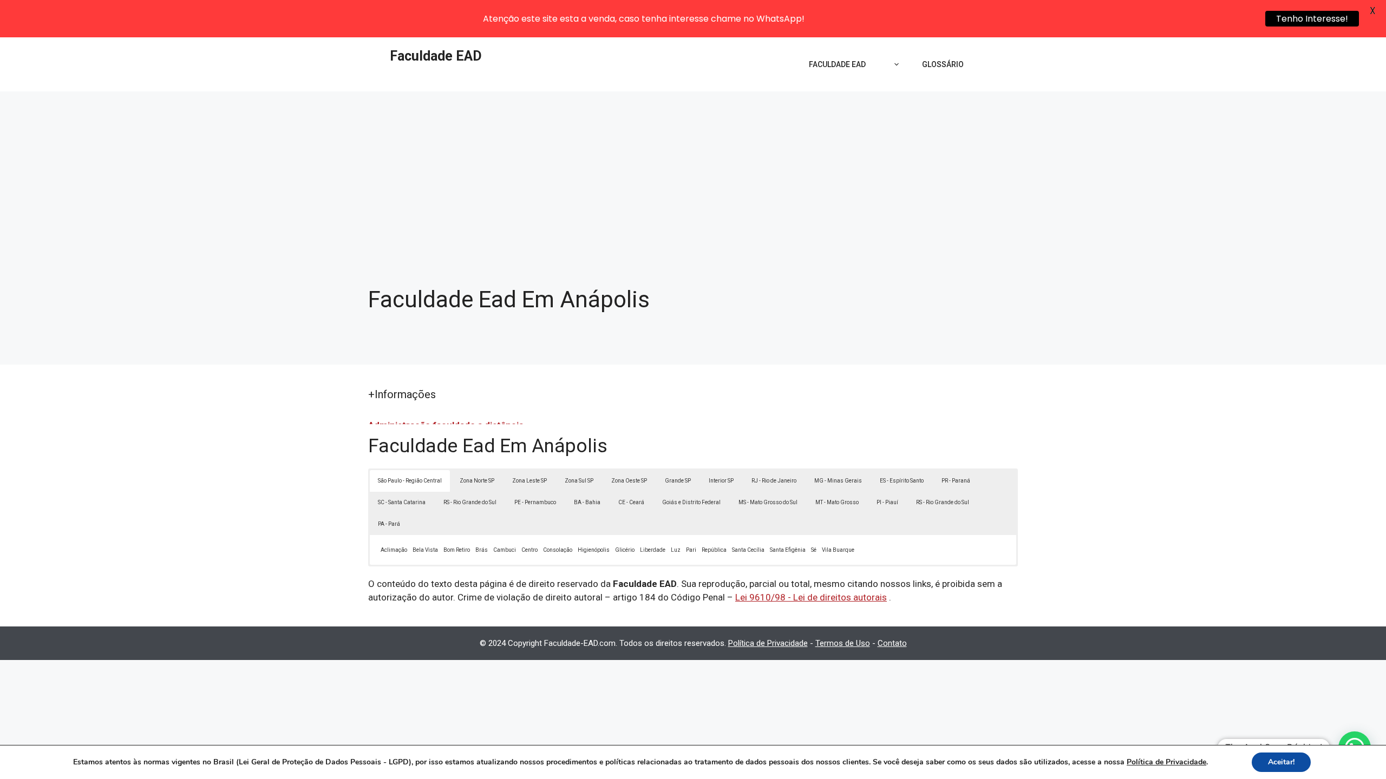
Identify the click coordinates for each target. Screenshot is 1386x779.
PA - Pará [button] (389, 524)
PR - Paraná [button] (956, 481)
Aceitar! (1281, 762)
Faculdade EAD (436, 56)
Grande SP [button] (678, 481)
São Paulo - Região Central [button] (410, 481)
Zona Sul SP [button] (579, 481)
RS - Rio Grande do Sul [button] (469, 502)
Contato (892, 643)
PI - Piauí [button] (887, 502)
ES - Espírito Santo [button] (902, 481)
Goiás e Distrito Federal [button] (691, 502)
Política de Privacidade (768, 643)
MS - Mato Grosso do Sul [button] (767, 502)
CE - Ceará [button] (631, 502)
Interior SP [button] (721, 481)
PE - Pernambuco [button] (535, 502)
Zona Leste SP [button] (529, 481)
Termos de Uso (842, 643)
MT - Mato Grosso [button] (837, 502)
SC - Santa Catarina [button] (402, 502)
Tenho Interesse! (1312, 18)
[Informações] (894, 64)
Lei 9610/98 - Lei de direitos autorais (811, 597)
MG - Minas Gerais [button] (838, 481)
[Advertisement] (693, 172)
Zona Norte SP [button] (477, 481)
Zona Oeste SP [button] (629, 481)
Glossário (943, 64)
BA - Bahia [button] (587, 502)
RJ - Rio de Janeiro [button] (773, 481)
